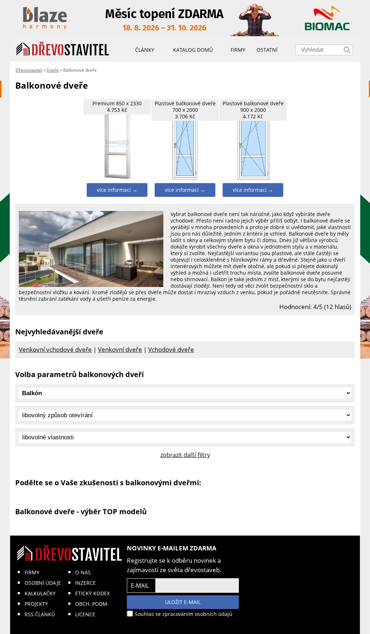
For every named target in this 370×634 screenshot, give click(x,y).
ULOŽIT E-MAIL (183, 602)
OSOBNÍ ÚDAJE (43, 582)
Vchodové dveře (171, 349)
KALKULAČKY (40, 593)
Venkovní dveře (120, 349)
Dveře (53, 70)
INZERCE (85, 582)
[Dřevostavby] (62, 49)
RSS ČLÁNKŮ (40, 614)
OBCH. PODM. (92, 603)
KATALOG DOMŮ (193, 49)
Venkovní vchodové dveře (55, 349)
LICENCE (85, 614)
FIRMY (32, 572)
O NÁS (83, 572)
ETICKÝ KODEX (92, 593)
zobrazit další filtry (185, 455)
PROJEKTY (36, 603)
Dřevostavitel (29, 70)
